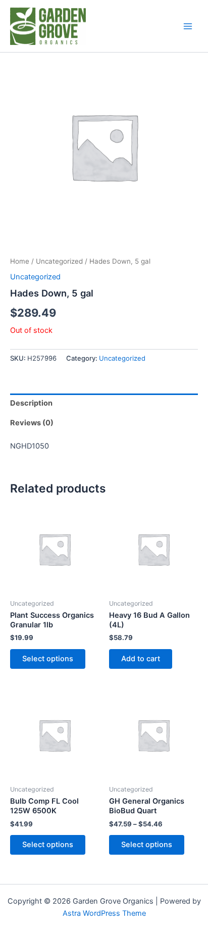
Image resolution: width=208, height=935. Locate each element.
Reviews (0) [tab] (32, 422)
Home (19, 261)
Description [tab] (31, 403)
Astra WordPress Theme (104, 913)
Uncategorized (59, 261)
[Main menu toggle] (188, 26)
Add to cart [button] (140, 658)
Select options (47, 658)
